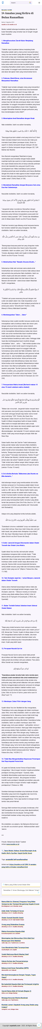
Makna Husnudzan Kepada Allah (13, 931)
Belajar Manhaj (13, 993)
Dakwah (14, 970)
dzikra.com (5, 993)
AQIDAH (18, 933)
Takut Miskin (8, 851)
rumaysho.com (6, 1009)
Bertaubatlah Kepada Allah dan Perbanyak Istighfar (20, 984)
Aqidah (15, 949)
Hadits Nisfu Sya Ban (9, 853)
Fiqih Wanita (14, 1000)
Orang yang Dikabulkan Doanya (13, 924)
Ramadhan (24, 859)
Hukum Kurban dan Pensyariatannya (15, 961)
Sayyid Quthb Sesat (25, 853)
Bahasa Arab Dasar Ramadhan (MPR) (15, 968)
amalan (8, 859)
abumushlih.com (6, 970)
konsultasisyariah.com (8, 933)
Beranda (4, 10)
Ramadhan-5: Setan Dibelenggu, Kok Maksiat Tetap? (21, 890)
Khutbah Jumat (17, 906)
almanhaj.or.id (6, 913)
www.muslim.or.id (12, 844)
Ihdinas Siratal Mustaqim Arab (25, 851)
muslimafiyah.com (7, 949)
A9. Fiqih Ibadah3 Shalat (17, 919)
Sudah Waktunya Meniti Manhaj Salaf (15, 954)
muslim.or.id (5, 24)
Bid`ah (13, 859)
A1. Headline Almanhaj (16, 913)
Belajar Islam (14, 1009)
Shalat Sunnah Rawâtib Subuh (12, 918)
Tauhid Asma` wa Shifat (18, 943)
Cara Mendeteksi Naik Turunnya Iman (15, 947)
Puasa (17, 859)
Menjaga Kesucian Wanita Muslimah (15, 998)
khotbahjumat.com (7, 906)
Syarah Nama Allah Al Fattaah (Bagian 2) (16, 991)
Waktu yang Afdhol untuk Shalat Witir (17, 885)
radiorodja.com (6, 943)
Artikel (10, 10)
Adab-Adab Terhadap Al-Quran (13, 911)
